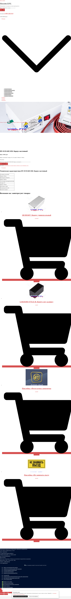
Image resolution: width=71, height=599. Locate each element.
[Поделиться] (6, 592)
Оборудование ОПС (7, 94)
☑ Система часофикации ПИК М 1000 (9, 570)
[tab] (36, 168)
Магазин (3, 18)
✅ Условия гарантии (6, 585)
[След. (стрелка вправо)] (6, 594)
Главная (1, 122)
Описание (4, 167)
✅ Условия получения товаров (7, 583)
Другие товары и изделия (8, 96)
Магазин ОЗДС (5, 3)
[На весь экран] (10, 592)
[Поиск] (2, 10)
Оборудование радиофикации (9, 90)
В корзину (4, 163)
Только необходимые (33, 596)
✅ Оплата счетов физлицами (7, 587)
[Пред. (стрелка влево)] (2, 594)
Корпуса (14, 122)
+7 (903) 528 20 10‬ (6, 561)
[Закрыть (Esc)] (2, 592)
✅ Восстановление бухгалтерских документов (10, 584)
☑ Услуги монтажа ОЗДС (7, 579)
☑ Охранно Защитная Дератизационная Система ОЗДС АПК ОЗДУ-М (15, 576)
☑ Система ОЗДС (5, 575)
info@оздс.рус (5, 563)
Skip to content (2, 0)
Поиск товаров (2, 7)
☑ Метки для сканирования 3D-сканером (10, 567)
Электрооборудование (8, 91)
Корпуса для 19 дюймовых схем (22, 122)
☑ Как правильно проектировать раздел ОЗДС (10, 578)
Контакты (4, 100)
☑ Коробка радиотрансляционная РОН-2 (9, 573)
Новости (3, 97)
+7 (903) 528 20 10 (8, 13)
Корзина (3, 98)
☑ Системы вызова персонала (8, 571)
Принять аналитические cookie (20, 596)
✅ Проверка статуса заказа (7, 581)
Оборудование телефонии (8, 93)
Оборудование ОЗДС (8, 89)
